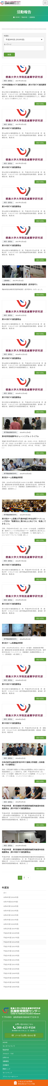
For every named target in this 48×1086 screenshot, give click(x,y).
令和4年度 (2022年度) (10, 915)
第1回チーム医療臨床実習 (12, 643)
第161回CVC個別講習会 (11, 319)
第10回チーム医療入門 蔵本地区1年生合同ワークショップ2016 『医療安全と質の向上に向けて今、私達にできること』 (24, 521)
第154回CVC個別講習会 (11, 565)
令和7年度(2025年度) (10, 902)
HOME (5, 1042)
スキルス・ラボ (8, 1054)
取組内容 (6, 1050)
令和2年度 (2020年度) (10, 924)
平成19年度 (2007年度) (11, 982)
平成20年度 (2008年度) (11, 978)
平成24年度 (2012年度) (11, 960)
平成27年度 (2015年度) (11, 946)
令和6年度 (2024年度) (10, 906)
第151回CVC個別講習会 (11, 684)
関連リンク (6, 1069)
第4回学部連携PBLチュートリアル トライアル (20, 436)
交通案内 (6, 1065)
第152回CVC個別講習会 (11, 604)
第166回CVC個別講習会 (11, 128)
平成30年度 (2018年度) (11, 933)
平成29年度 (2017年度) (11, 937)
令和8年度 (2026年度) (10, 897)
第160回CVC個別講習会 (11, 358)
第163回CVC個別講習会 (11, 245)
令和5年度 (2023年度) (10, 910)
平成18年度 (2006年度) (11, 987)
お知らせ (6, 1057)
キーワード (8, 44)
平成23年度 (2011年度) (11, 964)
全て (5, 892)
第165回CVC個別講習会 (11, 167)
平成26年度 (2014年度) (11, 951)
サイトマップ (7, 1073)
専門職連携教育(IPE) (10, 432)
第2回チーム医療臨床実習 (12, 477)
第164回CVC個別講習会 (11, 206)
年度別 (6, 36)
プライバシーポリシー (10, 1076)
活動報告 (6, 280)
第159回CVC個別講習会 (11, 397)
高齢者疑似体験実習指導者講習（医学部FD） (20, 284)
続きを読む (40, 104)
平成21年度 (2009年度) (11, 973)
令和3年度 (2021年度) (10, 919)
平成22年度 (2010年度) (11, 969)
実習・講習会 (8, 80)
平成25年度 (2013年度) (11, 955)
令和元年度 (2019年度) (11, 928)
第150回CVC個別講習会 (11, 723)
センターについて (9, 1046)
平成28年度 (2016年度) (11, 942)
